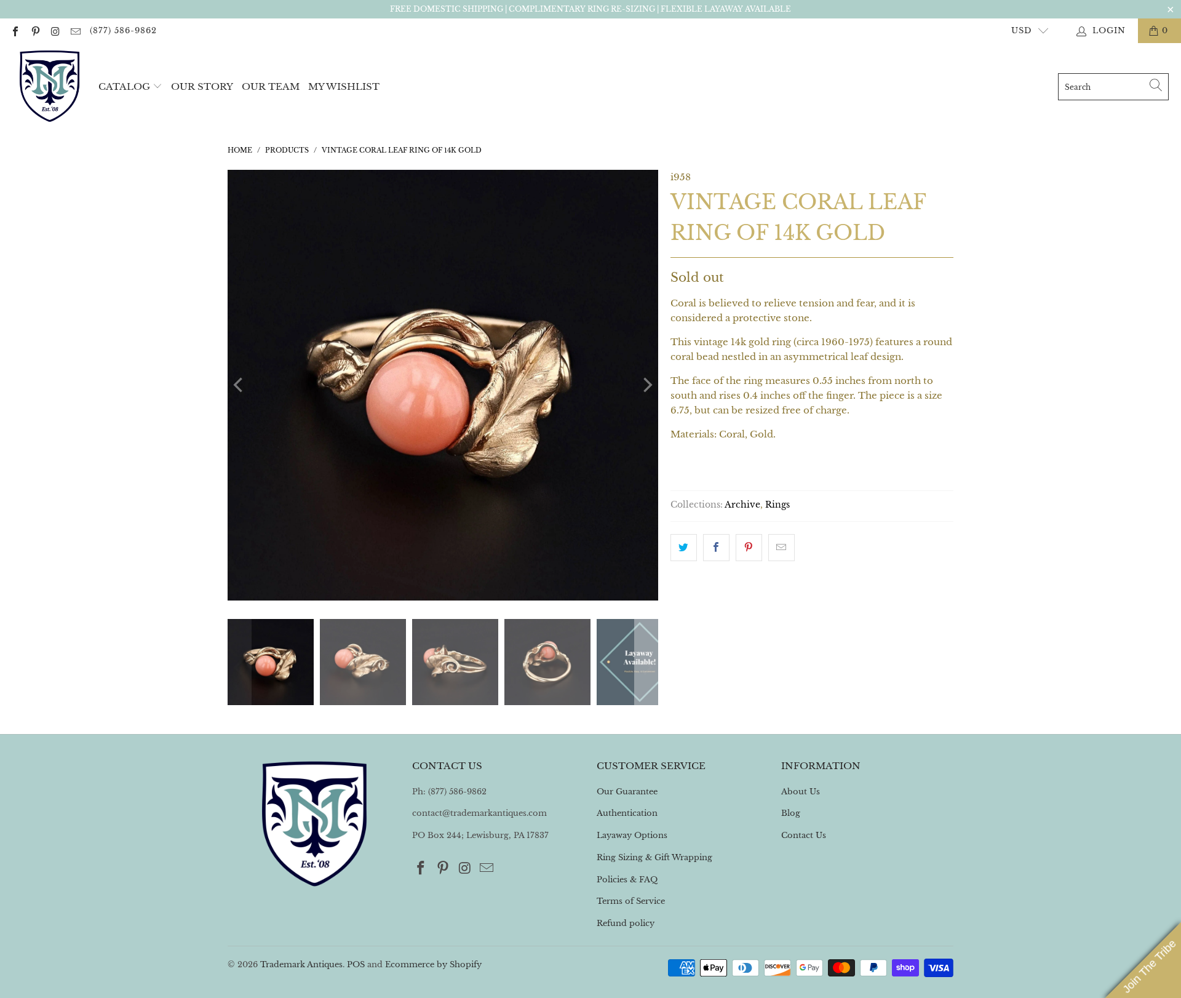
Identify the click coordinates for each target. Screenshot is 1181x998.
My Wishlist (344, 86)
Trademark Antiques (301, 964)
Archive (742, 505)
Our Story (202, 86)
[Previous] (239, 385)
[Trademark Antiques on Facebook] (14, 30)
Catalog (124, 86)
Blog (790, 813)
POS (356, 964)
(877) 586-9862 (123, 30)
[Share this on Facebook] (716, 547)
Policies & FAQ (627, 879)
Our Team (271, 86)
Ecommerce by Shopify (433, 964)
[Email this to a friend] (781, 547)
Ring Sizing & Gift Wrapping (654, 857)
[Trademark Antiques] (49, 86)
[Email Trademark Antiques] (74, 30)
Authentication (627, 813)
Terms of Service (631, 901)
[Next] (646, 385)
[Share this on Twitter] (683, 547)
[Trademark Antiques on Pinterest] (34, 30)
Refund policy (625, 923)
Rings (777, 505)
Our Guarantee (627, 791)
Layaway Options (632, 835)
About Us (800, 791)
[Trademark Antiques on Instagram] (54, 30)
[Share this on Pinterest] (749, 547)
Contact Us (803, 835)
